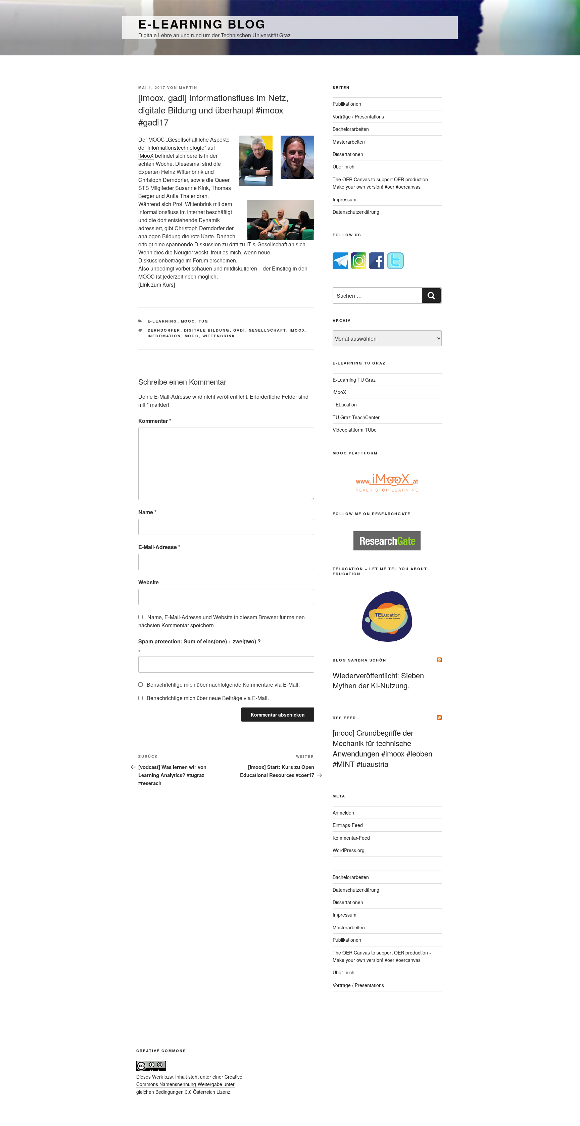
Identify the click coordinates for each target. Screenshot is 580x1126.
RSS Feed (344, 717)
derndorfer (164, 330)
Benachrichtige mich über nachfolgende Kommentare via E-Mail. (223, 684)
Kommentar (154, 421)
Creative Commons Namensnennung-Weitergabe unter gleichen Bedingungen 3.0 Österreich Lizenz (189, 1084)
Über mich (343, 166)
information (164, 335)
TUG (204, 321)
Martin (188, 87)
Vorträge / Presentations (358, 116)
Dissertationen (348, 154)
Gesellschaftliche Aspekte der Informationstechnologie (184, 143)
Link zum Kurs (157, 284)
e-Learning (163, 321)
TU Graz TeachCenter (356, 417)
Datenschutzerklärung (356, 211)
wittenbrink (219, 335)
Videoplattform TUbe (355, 429)
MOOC (188, 321)
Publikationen (347, 103)
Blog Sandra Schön (359, 660)
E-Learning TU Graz (354, 379)
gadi (239, 330)
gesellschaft (267, 330)
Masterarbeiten (349, 141)
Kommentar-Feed (351, 837)
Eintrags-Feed (348, 825)
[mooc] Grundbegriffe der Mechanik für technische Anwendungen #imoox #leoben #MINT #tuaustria (382, 748)
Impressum (344, 199)
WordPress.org (349, 850)
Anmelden (343, 812)
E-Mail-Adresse (159, 547)
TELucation (345, 404)
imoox (297, 330)
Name (147, 512)
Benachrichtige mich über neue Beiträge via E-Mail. (208, 698)
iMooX (146, 155)
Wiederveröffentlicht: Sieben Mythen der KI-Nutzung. (378, 680)
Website (148, 582)
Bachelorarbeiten (351, 129)
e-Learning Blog (202, 23)
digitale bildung (207, 330)
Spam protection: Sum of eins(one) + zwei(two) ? (199, 641)
